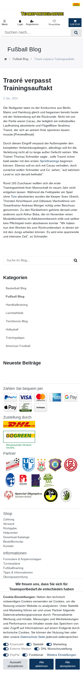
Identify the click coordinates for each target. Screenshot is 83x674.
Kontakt (8, 546)
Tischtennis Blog (17, 321)
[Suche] (76, 32)
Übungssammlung (15, 576)
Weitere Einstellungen (61, 654)
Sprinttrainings (49, 161)
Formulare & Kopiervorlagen (22, 559)
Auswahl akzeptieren (15, 664)
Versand (8, 523)
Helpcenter (10, 532)
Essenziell (16, 644)
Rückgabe (10, 528)
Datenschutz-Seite (32, 637)
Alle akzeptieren (68, 664)
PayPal (14, 654)
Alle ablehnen (41, 664)
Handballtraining (17, 304)
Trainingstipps (15, 337)
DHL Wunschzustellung (56, 648)
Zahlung (8, 519)
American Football (18, 346)
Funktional (36, 654)
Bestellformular (13, 541)
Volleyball (12, 329)
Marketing (60, 644)
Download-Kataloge (16, 537)
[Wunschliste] (54, 22)
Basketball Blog (16, 288)
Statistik (38, 644)
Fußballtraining (13, 568)
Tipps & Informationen (18, 572)
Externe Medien (20, 648)
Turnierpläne (11, 563)
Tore (14, 196)
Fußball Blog (20, 59)
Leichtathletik (14, 313)
